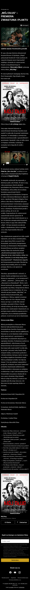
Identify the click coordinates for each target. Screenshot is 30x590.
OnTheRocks (21, 587)
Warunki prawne (5, 577)
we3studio (11, 587)
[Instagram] (19, 572)
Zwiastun (23, 522)
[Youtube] (16, 572)
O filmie (8, 522)
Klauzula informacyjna (23, 577)
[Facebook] (11, 572)
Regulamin (13, 577)
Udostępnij (25, 25)
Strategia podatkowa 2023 (15, 579)
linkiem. (15, 556)
